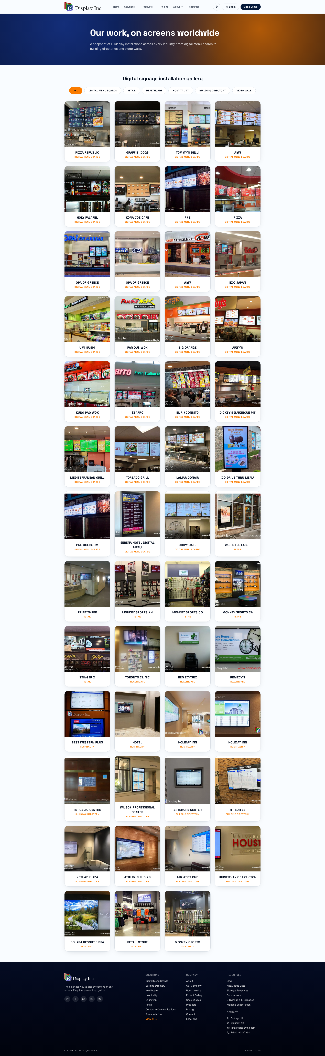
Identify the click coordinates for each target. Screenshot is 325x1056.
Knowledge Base (236, 985)
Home (116, 6)
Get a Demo (250, 6)
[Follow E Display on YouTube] (92, 999)
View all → (151, 1018)
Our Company (194, 985)
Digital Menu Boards (103, 90)
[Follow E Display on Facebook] (75, 999)
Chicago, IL (237, 1018)
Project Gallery (194, 995)
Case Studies (193, 999)
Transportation (154, 1014)
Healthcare (154, 90)
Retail (131, 90)
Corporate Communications (161, 1009)
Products (148, 6)
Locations (191, 1018)
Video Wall (244, 90)
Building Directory (212, 90)
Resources (194, 6)
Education (151, 999)
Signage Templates (237, 990)
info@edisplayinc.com (243, 1027)
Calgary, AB (237, 1022)
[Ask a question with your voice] (216, 6)
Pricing (164, 6)
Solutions (129, 6)
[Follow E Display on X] (67, 999)
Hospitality (181, 90)
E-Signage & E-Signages (240, 999)
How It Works (193, 990)
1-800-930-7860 (240, 1032)
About (176, 6)
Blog (229, 980)
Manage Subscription (239, 1004)
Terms (258, 1050)
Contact (190, 1014)
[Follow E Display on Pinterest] (100, 999)
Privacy (248, 1050)
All (75, 90)
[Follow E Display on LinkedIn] (84, 999)
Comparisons (234, 995)
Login (232, 6)
